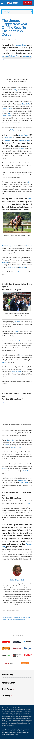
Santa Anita (27, 56)
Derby (15, 90)
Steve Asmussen (20, 341)
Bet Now (28, 3)
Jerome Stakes (24, 140)
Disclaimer (19, 730)
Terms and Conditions (11, 730)
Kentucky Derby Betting (12, 734)
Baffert (21, 149)
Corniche (29, 246)
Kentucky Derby (20, 45)
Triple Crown (24, 482)
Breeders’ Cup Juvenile (9, 246)
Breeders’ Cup (22, 480)
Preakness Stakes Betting (13, 732)
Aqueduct (5, 56)
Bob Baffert (26, 104)
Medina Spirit (6, 115)
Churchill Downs (7, 108)
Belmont (4, 468)
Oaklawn (7, 140)
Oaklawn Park (14, 56)
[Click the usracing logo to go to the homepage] (12, 3)
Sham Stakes (24, 135)
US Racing (12, 729)
